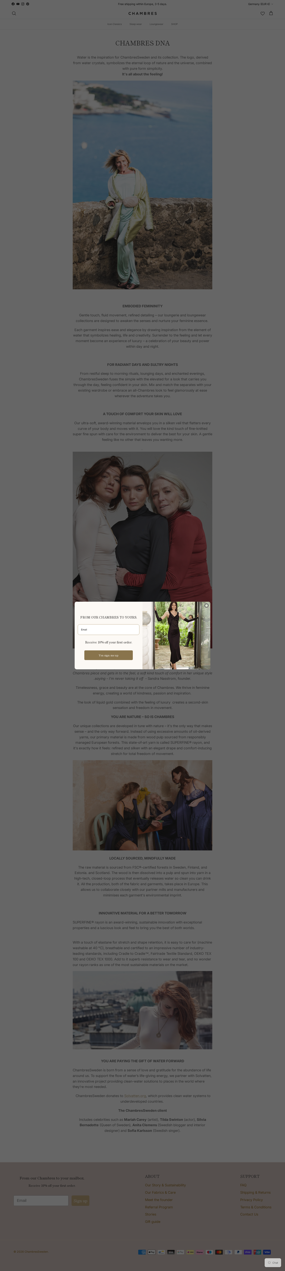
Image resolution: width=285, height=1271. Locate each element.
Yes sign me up (108, 655)
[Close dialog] (206, 605)
